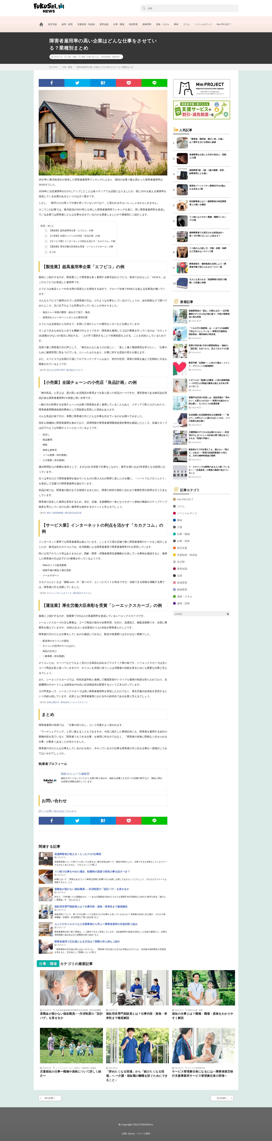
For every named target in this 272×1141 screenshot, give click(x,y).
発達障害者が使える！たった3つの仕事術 (77, 853)
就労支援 (52, 24)
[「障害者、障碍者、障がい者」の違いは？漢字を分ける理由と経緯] (182, 142)
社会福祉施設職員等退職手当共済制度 (72, 1010)
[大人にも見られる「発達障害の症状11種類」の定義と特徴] (182, 283)
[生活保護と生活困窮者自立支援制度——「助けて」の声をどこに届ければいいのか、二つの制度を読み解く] (180, 420)
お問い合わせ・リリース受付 (136, 1133)
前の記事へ (50, 1098)
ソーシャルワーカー (64, 1068)
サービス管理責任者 (196, 1068)
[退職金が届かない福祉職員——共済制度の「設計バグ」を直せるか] (46, 894)
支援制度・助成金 (86, 24)
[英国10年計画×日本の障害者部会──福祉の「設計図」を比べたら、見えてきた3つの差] (180, 351)
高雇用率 (116, 57)
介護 (179, 526)
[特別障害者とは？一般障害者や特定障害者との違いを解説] (182, 205)
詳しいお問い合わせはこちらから (57, 811)
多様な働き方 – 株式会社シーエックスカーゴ (67, 702)
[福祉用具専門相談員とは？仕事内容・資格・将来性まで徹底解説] (46, 912)
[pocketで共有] (129, 83)
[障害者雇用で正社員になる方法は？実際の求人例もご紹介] (46, 947)
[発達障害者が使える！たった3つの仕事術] (46, 859)
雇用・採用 (67, 24)
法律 (179, 575)
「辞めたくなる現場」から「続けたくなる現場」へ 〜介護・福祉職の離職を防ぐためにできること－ (137, 1076)
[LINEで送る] (154, 83)
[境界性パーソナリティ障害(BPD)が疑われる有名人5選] (182, 189)
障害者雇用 (106, 57)
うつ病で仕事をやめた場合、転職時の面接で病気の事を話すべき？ (92, 871)
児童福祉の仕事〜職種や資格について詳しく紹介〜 (70, 1073)
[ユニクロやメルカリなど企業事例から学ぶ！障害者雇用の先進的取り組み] (46, 929)
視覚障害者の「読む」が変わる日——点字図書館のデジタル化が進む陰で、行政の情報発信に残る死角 (209, 313)
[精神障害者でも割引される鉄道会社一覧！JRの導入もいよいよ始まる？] (182, 236)
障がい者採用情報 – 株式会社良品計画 (64, 512)
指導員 (93, 1068)
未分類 (181, 561)
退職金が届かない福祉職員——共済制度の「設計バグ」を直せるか (91, 888)
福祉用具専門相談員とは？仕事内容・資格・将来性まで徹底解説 (91, 906)
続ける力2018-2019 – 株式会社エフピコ (65, 370)
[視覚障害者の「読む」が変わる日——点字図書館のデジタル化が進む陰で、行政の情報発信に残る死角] (180, 316)
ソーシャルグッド (203, 24)
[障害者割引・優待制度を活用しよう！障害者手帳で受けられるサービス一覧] (182, 267)
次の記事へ (222, 1098)
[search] (144, 8)
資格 (201, 1010)
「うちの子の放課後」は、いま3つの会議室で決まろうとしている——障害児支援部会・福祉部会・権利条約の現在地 (209, 331)
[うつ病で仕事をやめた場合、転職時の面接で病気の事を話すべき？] (46, 877)
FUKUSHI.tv (146, 1124)
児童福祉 (85, 1068)
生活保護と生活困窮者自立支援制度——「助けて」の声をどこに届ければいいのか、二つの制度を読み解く (209, 417)
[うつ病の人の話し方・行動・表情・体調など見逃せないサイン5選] (182, 252)
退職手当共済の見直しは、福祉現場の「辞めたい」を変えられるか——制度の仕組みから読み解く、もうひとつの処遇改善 (209, 400)
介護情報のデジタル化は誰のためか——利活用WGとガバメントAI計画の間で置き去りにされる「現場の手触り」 (209, 435)
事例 (176, 24)
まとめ (50, 251)
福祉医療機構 (95, 1010)
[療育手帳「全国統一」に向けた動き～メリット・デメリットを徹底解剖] (180, 368)
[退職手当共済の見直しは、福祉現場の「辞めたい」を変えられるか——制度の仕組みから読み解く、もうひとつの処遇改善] (180, 403)
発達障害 (133, 24)
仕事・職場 (118, 24)
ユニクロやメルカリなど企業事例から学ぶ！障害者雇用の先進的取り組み (96, 923)
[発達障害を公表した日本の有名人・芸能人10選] (182, 158)
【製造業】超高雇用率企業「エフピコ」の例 (69, 230)
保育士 (77, 1068)
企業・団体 (183, 540)
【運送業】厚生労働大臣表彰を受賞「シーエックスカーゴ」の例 (79, 246)
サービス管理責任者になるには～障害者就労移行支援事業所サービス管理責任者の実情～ (202, 1073)
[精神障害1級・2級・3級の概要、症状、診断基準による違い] (182, 174)
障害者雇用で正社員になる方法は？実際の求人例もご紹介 (87, 941)
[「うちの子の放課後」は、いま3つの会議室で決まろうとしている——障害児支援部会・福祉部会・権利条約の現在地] (180, 334)
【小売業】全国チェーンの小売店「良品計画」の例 (72, 235)
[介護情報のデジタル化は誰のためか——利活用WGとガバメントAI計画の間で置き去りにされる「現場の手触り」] (180, 438)
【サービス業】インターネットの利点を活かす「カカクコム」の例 (80, 241)
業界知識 (104, 24)
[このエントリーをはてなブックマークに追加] (103, 83)
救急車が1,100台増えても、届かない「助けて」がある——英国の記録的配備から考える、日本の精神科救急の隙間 (209, 452)
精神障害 (146, 24)
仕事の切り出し (93, 57)
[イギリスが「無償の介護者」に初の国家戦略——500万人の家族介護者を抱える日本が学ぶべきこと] (180, 386)
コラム (186, 24)
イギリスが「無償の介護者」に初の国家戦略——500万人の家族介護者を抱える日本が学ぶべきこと (209, 383)
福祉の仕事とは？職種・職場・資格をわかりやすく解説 (202, 1015)
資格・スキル (162, 24)
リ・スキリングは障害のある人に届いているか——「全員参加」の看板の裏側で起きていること (209, 469)
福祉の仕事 (192, 1010)
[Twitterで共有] (77, 83)
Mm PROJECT (224, 24)
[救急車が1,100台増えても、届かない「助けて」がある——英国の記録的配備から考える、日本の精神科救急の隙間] (180, 455)
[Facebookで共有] (51, 83)
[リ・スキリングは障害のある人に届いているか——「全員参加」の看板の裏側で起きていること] (180, 472)
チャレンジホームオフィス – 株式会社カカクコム (69, 593)
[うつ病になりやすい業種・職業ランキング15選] (182, 220)
